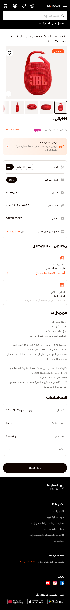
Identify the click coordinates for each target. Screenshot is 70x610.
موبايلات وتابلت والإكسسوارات (47, 523)
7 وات (12, 180)
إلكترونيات (58, 511)
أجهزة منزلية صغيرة (54, 529)
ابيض (29, 167)
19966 (54, 489)
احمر (9, 167)
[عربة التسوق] (6, 6)
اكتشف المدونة (29, 562)
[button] (35, 146)
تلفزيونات (59, 541)
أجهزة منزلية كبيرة (55, 517)
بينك (19, 167)
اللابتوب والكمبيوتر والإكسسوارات (46, 535)
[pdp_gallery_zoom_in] (8, 94)
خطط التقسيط (13, 129)
